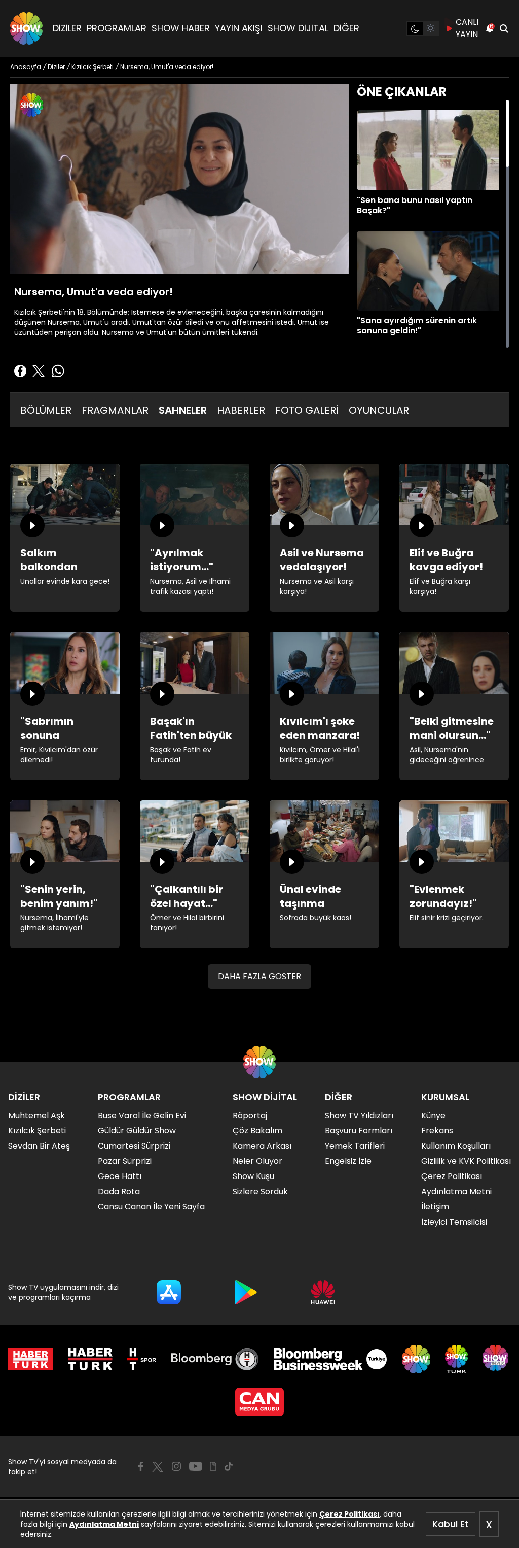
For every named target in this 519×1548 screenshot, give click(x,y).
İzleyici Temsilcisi (454, 1222)
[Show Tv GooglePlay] (245, 1292)
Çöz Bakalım (257, 1130)
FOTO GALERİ (307, 410)
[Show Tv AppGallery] (322, 1292)
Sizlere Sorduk (260, 1191)
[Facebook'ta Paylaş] (20, 371)
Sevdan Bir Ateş (39, 1146)
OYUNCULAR (379, 410)
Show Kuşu (253, 1176)
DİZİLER (67, 28)
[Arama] (504, 28)
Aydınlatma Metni (104, 1524)
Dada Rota (119, 1191)
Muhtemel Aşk (36, 1115)
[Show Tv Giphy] (213, 1466)
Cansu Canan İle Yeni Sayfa (151, 1207)
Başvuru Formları (358, 1130)
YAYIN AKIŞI (239, 28)
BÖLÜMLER (45, 410)
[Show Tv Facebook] (140, 1466)
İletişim (435, 1207)
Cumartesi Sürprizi (134, 1146)
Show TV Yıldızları (359, 1115)
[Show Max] (497, 1359)
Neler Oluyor (257, 1161)
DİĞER (346, 28)
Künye (433, 1115)
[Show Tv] (26, 28)
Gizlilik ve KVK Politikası (466, 1161)
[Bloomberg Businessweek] (330, 1359)
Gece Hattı (119, 1176)
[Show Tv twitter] (158, 1467)
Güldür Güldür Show (137, 1130)
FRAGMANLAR (115, 410)
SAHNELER (183, 410)
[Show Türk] (456, 1359)
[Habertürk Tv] (90, 1359)
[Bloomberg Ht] (215, 1359)
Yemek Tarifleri (355, 1146)
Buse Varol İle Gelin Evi (142, 1115)
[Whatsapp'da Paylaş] (58, 371)
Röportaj (250, 1115)
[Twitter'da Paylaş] (38, 371)
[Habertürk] (30, 1359)
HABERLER (241, 410)
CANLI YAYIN (467, 28)
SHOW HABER (181, 28)
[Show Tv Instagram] (176, 1466)
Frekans (437, 1130)
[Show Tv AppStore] (168, 1292)
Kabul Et (450, 1524)
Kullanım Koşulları (456, 1146)
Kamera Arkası (262, 1146)
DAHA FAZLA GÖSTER (259, 976)
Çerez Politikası (349, 1514)
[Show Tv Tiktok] (229, 1466)
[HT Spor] (141, 1359)
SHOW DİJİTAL (298, 28)
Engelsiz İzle (348, 1161)
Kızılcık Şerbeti (37, 1130)
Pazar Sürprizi (125, 1161)
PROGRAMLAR (116, 28)
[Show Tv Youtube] (195, 1466)
